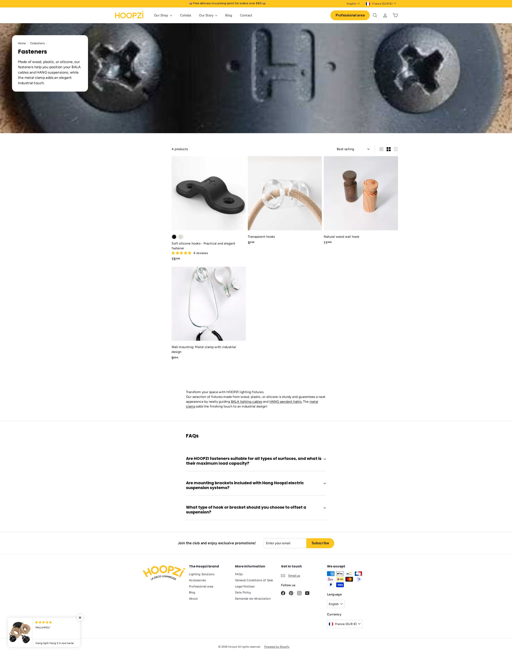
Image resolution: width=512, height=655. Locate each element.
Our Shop (161, 15)
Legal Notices (245, 586)
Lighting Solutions (201, 574)
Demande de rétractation (253, 598)
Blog (228, 15)
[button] (182, 253)
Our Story (206, 15)
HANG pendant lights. (285, 401)
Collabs (185, 15)
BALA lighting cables (246, 401)
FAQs (239, 574)
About (193, 598)
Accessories (197, 580)
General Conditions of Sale (254, 580)
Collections (37, 43)
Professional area (350, 15)
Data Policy (243, 592)
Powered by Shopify (277, 646)
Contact (246, 15)
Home (22, 43)
